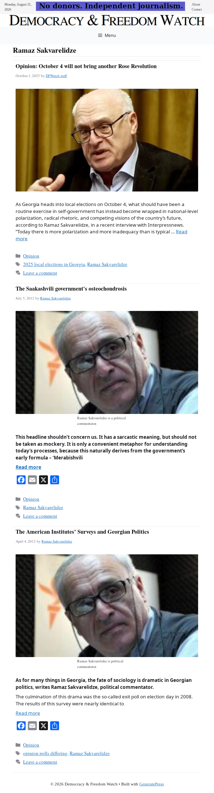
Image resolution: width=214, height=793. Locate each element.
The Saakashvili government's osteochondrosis (71, 288)
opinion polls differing (45, 753)
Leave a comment (40, 273)
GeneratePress (151, 784)
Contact (197, 9)
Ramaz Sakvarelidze (107, 264)
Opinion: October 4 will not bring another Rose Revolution (86, 66)
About (196, 4)
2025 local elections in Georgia (54, 264)
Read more (28, 467)
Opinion (31, 256)
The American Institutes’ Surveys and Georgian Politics (82, 532)
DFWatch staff (56, 75)
